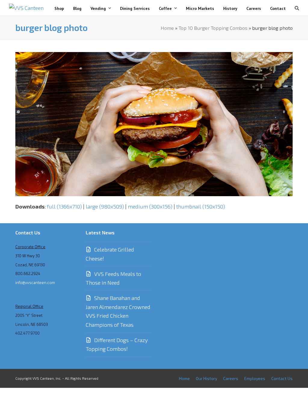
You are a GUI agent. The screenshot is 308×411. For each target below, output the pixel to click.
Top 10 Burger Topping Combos (213, 28)
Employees (254, 378)
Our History (206, 378)
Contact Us (282, 378)
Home (167, 28)
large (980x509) (105, 206)
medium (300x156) (150, 206)
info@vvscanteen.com (35, 282)
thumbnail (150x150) (200, 206)
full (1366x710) (64, 206)
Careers (230, 378)
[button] (296, 7)
